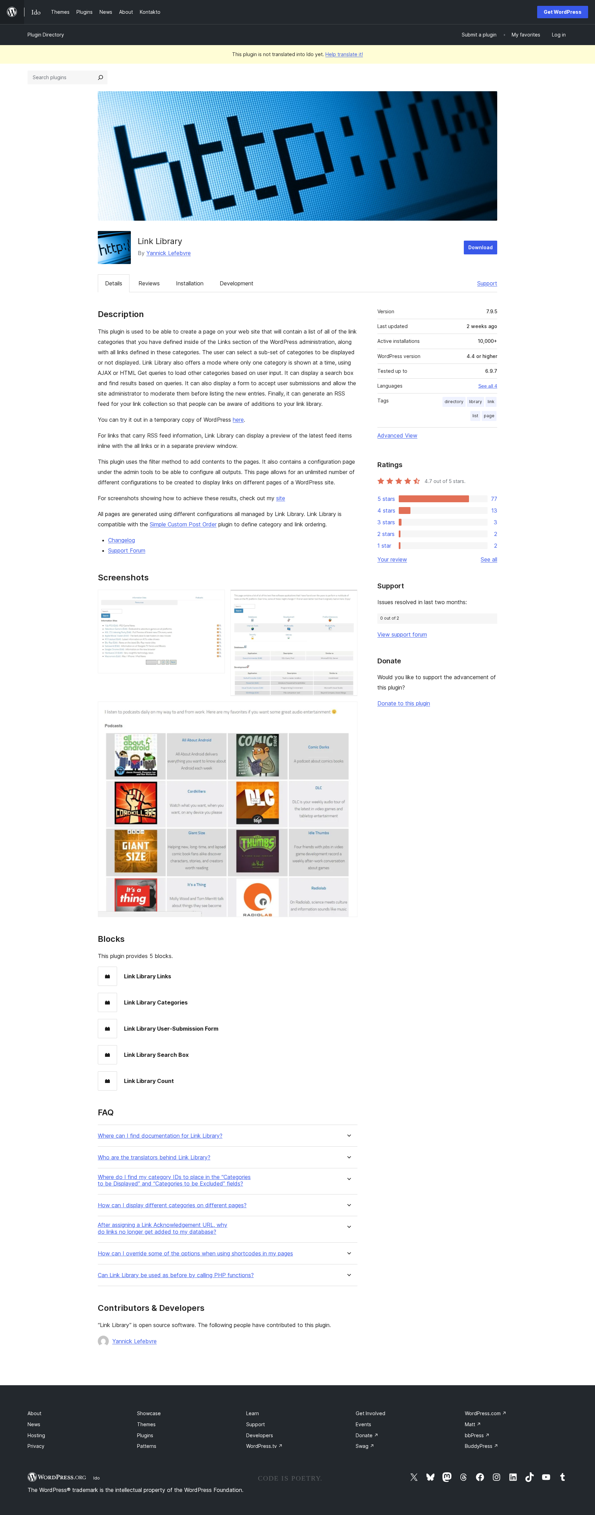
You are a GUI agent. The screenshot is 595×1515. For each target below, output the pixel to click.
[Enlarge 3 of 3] (348, 710)
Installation (189, 283)
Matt (473, 1424)
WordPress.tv (264, 1446)
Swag (365, 1446)
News (34, 1424)
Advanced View (397, 435)
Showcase (149, 1413)
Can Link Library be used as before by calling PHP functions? (176, 1275)
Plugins (145, 1435)
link (491, 401)
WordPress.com (486, 1413)
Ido (96, 1478)
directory (454, 401)
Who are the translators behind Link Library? (154, 1157)
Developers (259, 1435)
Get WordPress (563, 12)
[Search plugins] (100, 77)
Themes (146, 1424)
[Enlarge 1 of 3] (215, 599)
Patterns (146, 1446)
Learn (252, 1413)
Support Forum (126, 550)
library (475, 401)
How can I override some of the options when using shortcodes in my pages (195, 1253)
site (280, 498)
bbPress (477, 1435)
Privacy (36, 1446)
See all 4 (487, 386)
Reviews (149, 283)
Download (480, 247)
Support (487, 283)
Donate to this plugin (403, 703)
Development (236, 283)
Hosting (36, 1435)
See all (489, 559)
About (34, 1413)
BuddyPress (481, 1446)
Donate (367, 1435)
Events (363, 1424)
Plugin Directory (46, 35)
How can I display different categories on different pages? (172, 1205)
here (238, 419)
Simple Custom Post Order (183, 524)
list (475, 415)
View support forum (402, 634)
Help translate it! (344, 54)
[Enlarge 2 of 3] (348, 599)
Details (113, 283)
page (489, 415)
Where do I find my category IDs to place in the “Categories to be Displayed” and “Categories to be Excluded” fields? (174, 1180)
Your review (392, 559)
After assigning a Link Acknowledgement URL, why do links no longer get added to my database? (162, 1228)
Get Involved (370, 1413)
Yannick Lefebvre (168, 253)
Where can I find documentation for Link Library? (160, 1136)
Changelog (121, 540)
